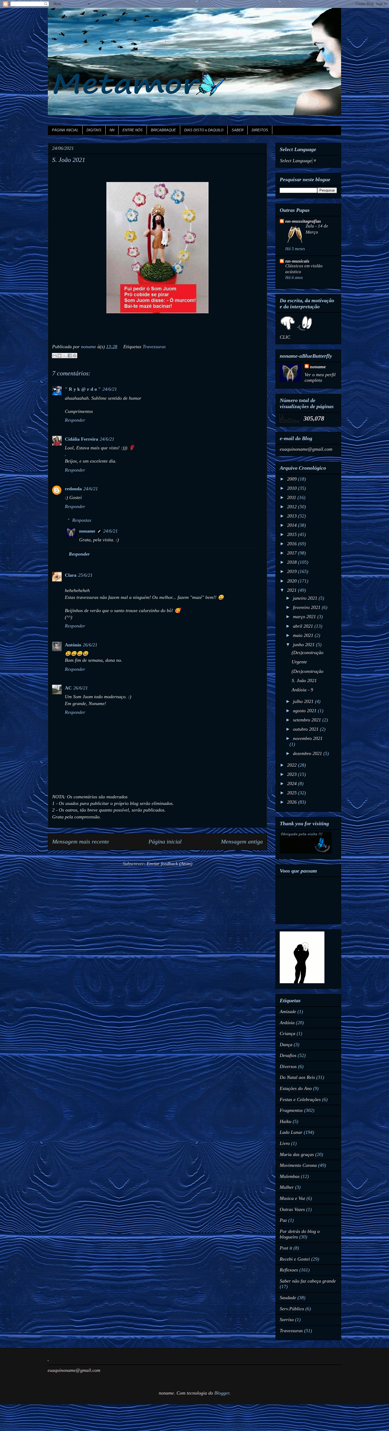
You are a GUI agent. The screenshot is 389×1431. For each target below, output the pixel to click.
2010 (292, 488)
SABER (237, 130)
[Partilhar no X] (64, 355)
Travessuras (154, 346)
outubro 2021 (306, 729)
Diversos (288, 1066)
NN (112, 130)
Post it (286, 1248)
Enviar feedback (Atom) (169, 863)
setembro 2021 (307, 720)
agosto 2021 (305, 710)
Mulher (287, 1187)
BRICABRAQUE (163, 130)
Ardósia (287, 1022)
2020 (292, 581)
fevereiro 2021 (307, 607)
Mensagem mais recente (80, 841)
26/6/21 (90, 644)
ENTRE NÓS (133, 130)
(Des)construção (307, 652)
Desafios (288, 1055)
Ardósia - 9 (302, 689)
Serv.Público (292, 1308)
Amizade (288, 1011)
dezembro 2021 (308, 753)
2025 (292, 792)
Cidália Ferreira (81, 439)
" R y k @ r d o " (83, 389)
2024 (292, 783)
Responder (75, 420)
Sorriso (287, 1319)
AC (68, 688)
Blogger (221, 1393)
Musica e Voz (292, 1198)
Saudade (288, 1297)
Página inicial (165, 841)
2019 (292, 571)
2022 (292, 765)
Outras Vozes (292, 1209)
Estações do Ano (296, 1088)
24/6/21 (109, 389)
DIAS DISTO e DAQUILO (203, 130)
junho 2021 (304, 644)
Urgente (299, 661)
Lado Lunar (291, 1132)
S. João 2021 (304, 680)
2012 (292, 506)
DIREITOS (260, 130)
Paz (283, 1220)
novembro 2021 (308, 738)
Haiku (285, 1121)
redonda (73, 488)
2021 (292, 590)
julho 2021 (304, 701)
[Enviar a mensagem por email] (54, 355)
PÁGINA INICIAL (65, 130)
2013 (292, 516)
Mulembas (290, 1176)
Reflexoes (289, 1269)
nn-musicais (297, 261)
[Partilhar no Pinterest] (74, 355)
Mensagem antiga (242, 841)
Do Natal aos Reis (297, 1077)
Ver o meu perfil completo (320, 377)
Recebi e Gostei (295, 1259)
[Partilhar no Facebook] (69, 355)
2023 (292, 774)
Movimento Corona (298, 1165)
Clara (70, 575)
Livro (285, 1143)
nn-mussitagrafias (303, 221)
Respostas (81, 520)
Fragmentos (291, 1110)
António (73, 644)
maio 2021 (304, 635)
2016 (292, 543)
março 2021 (305, 616)
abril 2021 (303, 626)
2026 (292, 802)
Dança (286, 1044)
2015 (292, 534)
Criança (287, 1033)
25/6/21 (85, 575)
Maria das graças (297, 1154)
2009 (292, 479)
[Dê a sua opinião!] (59, 355)
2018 (292, 562)
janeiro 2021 (306, 598)
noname (87, 531)
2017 (292, 553)
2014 (292, 525)
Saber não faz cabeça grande (308, 1281)
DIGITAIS (94, 130)
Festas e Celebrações (300, 1099)
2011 (292, 497)
